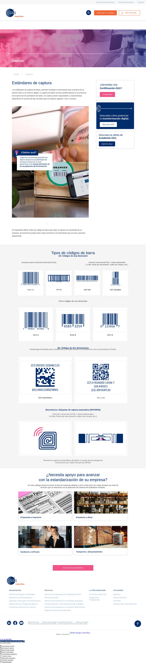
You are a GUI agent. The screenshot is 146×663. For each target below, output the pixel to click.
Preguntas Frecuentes (126, 2)
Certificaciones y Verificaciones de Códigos (64, 604)
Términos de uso (33, 622)
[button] (31, 294)
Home (16, 74)
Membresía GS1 (51, 598)
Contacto (141, 2)
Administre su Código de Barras (23, 604)
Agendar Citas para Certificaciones (25, 601)
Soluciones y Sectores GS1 (125, 604)
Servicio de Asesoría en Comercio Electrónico (65, 607)
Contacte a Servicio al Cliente (22, 607)
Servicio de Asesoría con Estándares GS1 (63, 594)
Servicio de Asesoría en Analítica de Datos (64, 601)
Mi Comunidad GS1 (97, 594)
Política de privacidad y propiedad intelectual (57, 622)
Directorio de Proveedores (105, 2)
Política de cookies (81, 622)
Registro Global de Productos (58, 610)
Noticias (117, 594)
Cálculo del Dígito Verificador (22, 594)
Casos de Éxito (120, 598)
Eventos (117, 601)
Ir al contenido (6, 639)
